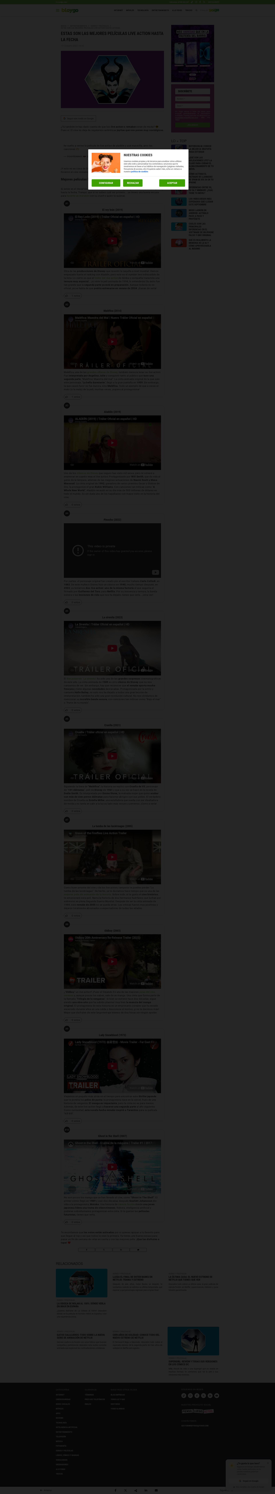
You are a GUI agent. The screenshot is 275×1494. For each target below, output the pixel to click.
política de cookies (139, 171)
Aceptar (172, 182)
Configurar (106, 182)
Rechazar (133, 182)
